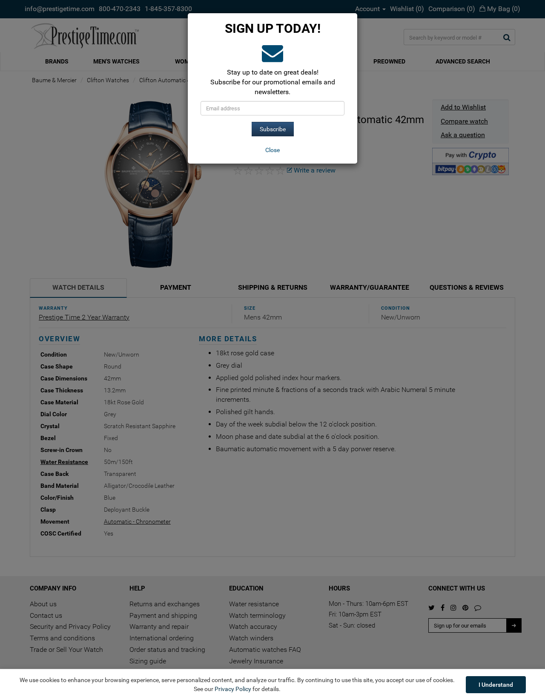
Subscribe (272, 129)
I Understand (496, 684)
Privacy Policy (233, 689)
